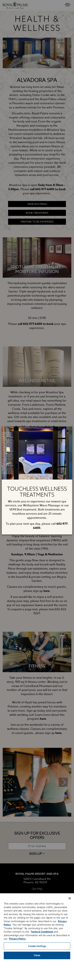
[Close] (70, 898)
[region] (37, 927)
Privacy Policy (17, 938)
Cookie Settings (37, 946)
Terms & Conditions (42, 931)
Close (37, 955)
